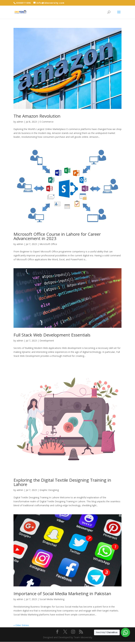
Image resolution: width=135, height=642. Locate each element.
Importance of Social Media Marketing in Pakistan (63, 593)
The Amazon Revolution (37, 116)
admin (20, 121)
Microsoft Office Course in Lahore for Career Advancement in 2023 (57, 236)
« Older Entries (21, 625)
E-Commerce (47, 121)
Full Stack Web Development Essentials (52, 335)
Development (47, 340)
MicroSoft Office (48, 244)
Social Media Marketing (52, 599)
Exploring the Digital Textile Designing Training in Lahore (62, 482)
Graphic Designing (49, 490)
